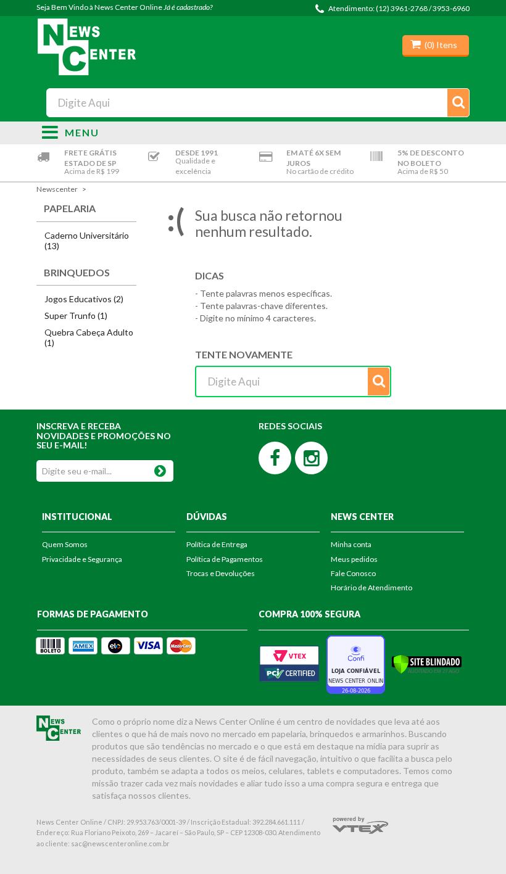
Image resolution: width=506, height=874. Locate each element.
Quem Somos (65, 544)
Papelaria (70, 208)
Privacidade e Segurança (82, 559)
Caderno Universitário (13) (86, 240)
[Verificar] (426, 663)
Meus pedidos (354, 559)
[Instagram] (311, 458)
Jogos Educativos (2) (83, 299)
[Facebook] (275, 458)
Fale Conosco (353, 573)
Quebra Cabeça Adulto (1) (88, 337)
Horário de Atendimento (371, 587)
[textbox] (257, 102)
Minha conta (351, 544)
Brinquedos (77, 272)
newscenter (57, 189)
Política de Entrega (216, 544)
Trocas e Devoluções (220, 573)
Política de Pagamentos (224, 559)
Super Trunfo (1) (75, 315)
